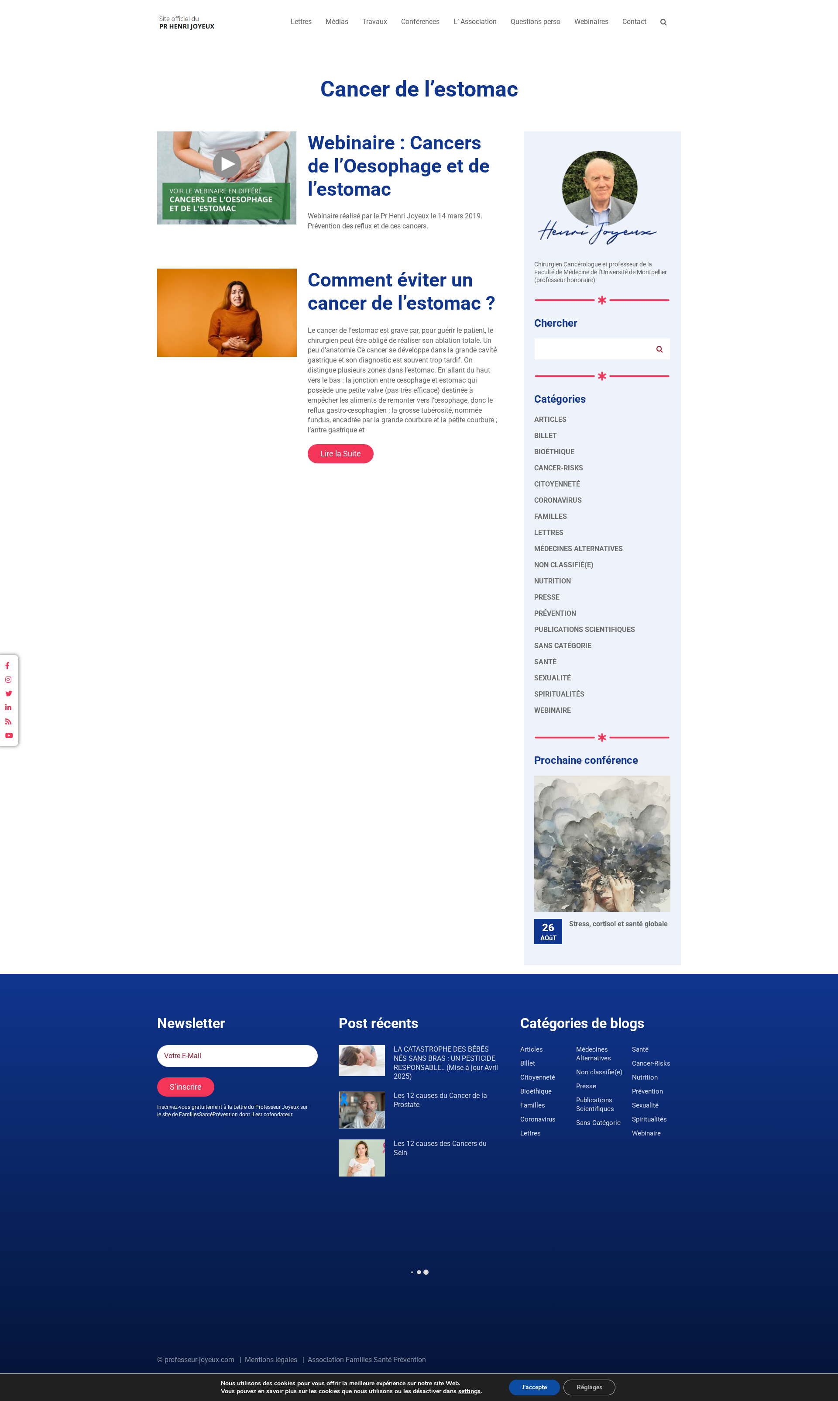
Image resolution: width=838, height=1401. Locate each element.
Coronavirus (558, 500)
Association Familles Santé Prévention (367, 1360)
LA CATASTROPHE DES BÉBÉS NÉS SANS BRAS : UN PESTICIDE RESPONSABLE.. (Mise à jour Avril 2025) (446, 1062)
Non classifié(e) (564, 565)
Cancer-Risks (558, 468)
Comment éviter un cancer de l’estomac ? (401, 291)
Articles (550, 419)
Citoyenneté (557, 484)
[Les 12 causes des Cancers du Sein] (362, 1158)
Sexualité (552, 678)
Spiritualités (559, 694)
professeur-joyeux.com (199, 1360)
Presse (547, 597)
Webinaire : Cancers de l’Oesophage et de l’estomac (399, 165)
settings (469, 1391)
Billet (545, 435)
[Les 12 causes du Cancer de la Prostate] (362, 1109)
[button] (663, 22)
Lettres (548, 532)
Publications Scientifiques (584, 629)
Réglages (589, 1387)
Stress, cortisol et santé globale (618, 924)
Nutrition (552, 581)
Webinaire (552, 710)
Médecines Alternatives (578, 549)
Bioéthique (554, 452)
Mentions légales (271, 1360)
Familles (550, 516)
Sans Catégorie (562, 646)
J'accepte (534, 1387)
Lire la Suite (340, 453)
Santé (545, 662)
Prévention (555, 613)
